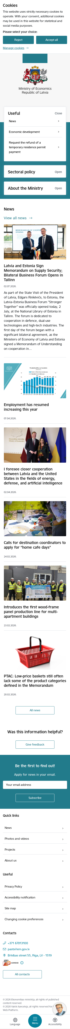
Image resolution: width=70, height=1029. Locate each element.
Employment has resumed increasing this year (26, 407)
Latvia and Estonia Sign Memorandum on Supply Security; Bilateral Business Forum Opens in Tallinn (33, 272)
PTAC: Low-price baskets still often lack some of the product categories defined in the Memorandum (35, 681)
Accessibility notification (20, 897)
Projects (10, 849)
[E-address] (10, 963)
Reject (18, 40)
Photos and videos (17, 838)
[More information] (21, 962)
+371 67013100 (18, 943)
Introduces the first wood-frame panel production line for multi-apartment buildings (31, 612)
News (8, 828)
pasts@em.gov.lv (19, 949)
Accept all (52, 40)
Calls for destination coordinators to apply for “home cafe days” (35, 545)
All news (35, 710)
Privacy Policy (13, 886)
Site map (10, 908)
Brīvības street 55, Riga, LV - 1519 (30, 955)
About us (11, 860)
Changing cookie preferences (24, 919)
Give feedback (35, 744)
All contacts (22, 974)
